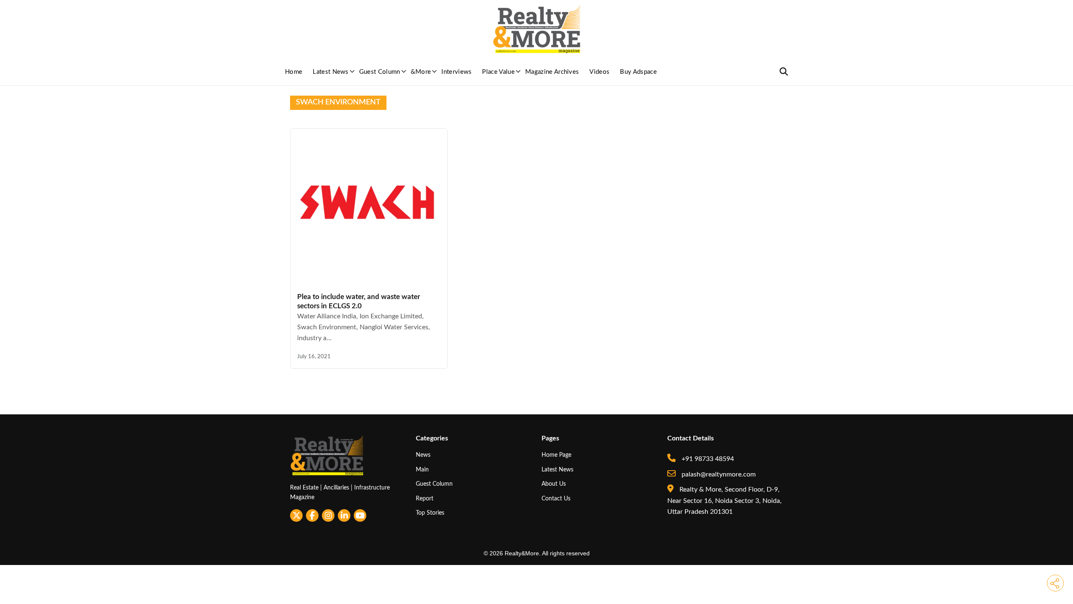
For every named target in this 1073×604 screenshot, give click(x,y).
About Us (554, 484)
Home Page (556, 455)
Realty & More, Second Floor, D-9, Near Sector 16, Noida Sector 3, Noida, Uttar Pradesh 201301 (724, 500)
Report (424, 498)
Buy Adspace (638, 72)
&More (421, 72)
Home (293, 72)
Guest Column (379, 72)
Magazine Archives (552, 72)
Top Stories (430, 513)
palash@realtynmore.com (718, 474)
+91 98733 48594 (707, 459)
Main (422, 469)
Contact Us (556, 498)
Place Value (498, 72)
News (423, 455)
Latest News (331, 72)
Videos (599, 72)
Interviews (456, 72)
